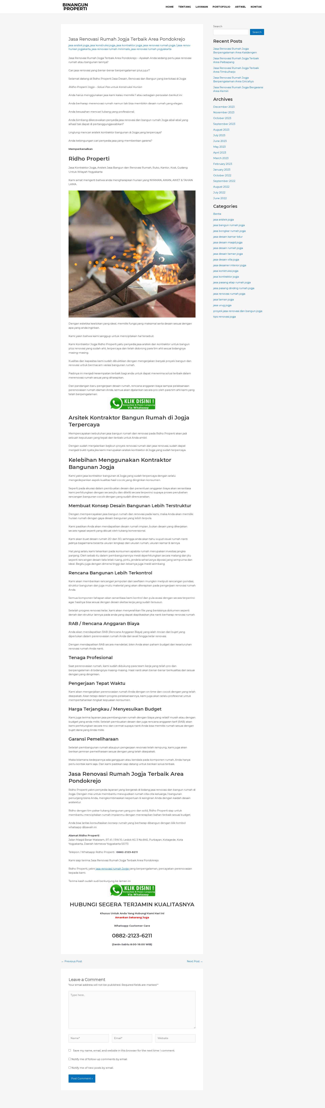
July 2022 (219, 192)
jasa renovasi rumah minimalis (111, 49)
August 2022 (221, 186)
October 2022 (222, 175)
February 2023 (222, 163)
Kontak (256, 6)
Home (170, 6)
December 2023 (224, 106)
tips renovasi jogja (224, 316)
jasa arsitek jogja (79, 45)
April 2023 (219, 152)
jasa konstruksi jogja (102, 45)
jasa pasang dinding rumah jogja (233, 288)
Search (217, 26)
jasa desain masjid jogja (227, 242)
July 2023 (219, 135)
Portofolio (221, 6)
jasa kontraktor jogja (129, 45)
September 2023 (224, 123)
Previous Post (71, 961)
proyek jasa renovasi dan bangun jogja (237, 311)
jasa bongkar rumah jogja (229, 231)
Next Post (195, 961)
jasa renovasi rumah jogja (159, 45)
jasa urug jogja (222, 305)
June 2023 (220, 141)
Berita (217, 213)
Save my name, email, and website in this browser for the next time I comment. (124, 1050)
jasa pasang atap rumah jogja (232, 282)
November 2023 (223, 112)
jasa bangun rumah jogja (229, 225)
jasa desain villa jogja (226, 259)
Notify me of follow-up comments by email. (99, 1059)
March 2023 (221, 158)
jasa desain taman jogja (228, 253)
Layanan (202, 6)
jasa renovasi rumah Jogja (112, 868)
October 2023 (222, 118)
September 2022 (224, 181)
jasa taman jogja (223, 299)
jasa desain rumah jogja (228, 248)
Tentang (184, 6)
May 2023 (219, 146)
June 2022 (220, 198)
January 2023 (221, 169)
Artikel (240, 6)
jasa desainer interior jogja (229, 265)
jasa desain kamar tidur (228, 236)
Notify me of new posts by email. (92, 1067)
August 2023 (221, 129)
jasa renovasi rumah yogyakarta (151, 49)
